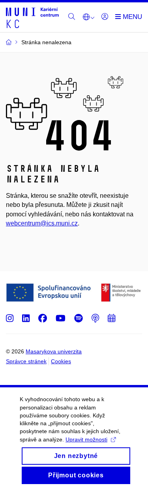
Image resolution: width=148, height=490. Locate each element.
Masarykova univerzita (54, 351)
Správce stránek (26, 361)
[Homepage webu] (32, 17)
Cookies (61, 361)
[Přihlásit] (105, 17)
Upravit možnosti (86, 439)
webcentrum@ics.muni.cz (42, 223)
